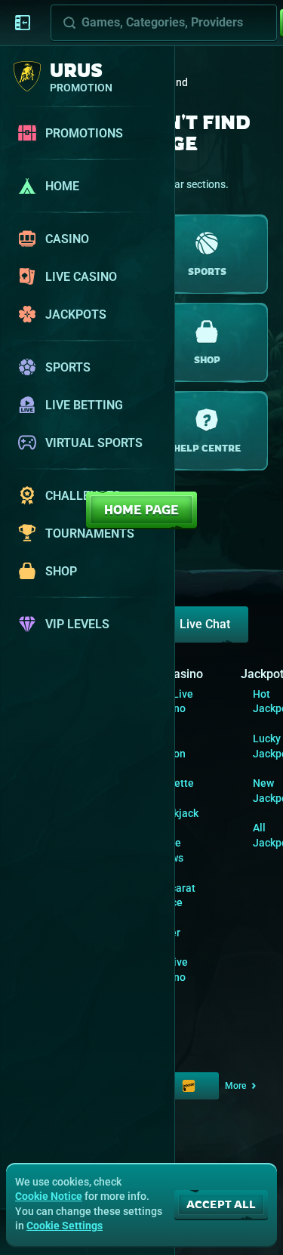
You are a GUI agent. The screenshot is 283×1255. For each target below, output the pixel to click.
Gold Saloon (169, 746)
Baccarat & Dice (173, 895)
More (235, 1086)
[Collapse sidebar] (22, 22)
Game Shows (167, 850)
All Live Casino (170, 969)
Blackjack (175, 813)
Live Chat (205, 624)
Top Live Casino (172, 701)
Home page (141, 509)
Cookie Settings (64, 1226)
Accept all (221, 1204)
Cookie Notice (48, 1196)
